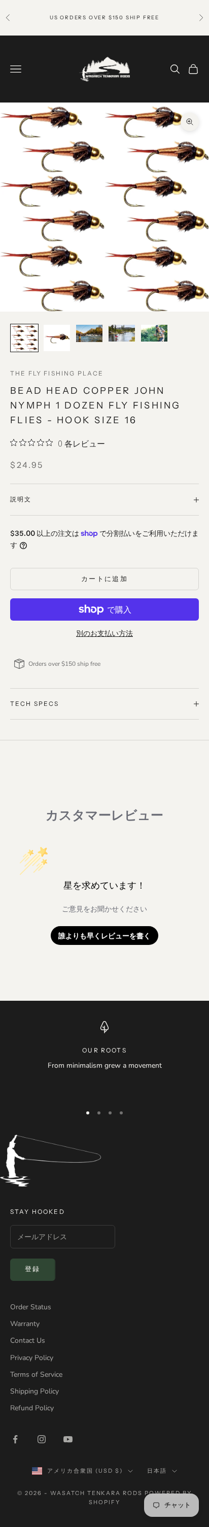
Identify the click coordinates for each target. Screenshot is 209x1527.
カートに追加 (104, 579)
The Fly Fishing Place (56, 373)
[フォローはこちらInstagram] (42, 1439)
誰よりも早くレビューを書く (104, 935)
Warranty (25, 1324)
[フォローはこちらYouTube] (68, 1439)
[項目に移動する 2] (57, 338)
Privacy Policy (31, 1358)
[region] (104, 1058)
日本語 (157, 1470)
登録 (33, 1269)
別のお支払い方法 (104, 633)
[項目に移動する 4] (122, 333)
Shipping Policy (34, 1391)
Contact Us (27, 1340)
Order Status (30, 1307)
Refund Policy (32, 1408)
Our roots (104, 1050)
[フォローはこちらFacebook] (15, 1439)
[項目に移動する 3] (89, 334)
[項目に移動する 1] (24, 338)
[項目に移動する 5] (154, 333)
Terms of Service (36, 1374)
